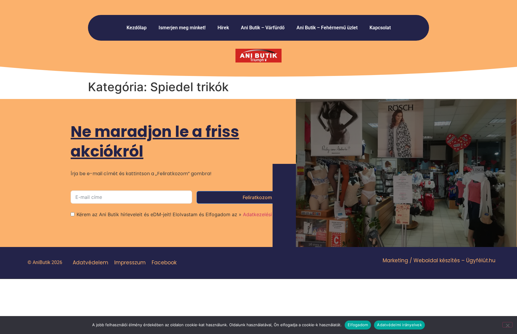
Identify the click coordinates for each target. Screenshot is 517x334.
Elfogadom (358, 324)
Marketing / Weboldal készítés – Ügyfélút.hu (439, 260)
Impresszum (130, 262)
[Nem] (507, 324)
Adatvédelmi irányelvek (399, 324)
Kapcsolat (380, 27)
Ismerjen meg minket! (182, 27)
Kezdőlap (137, 27)
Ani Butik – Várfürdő (263, 27)
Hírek (223, 27)
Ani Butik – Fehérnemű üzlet (327, 27)
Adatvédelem (90, 262)
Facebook (164, 262)
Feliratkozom (257, 197)
